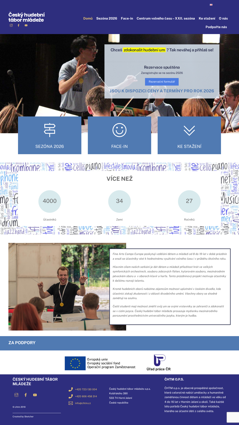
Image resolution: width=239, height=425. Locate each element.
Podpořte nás (216, 27)
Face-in (127, 18)
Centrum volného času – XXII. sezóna (166, 18)
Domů (88, 18)
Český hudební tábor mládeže (26, 17)
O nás (223, 18)
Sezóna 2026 (106, 18)
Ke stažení (207, 18)
